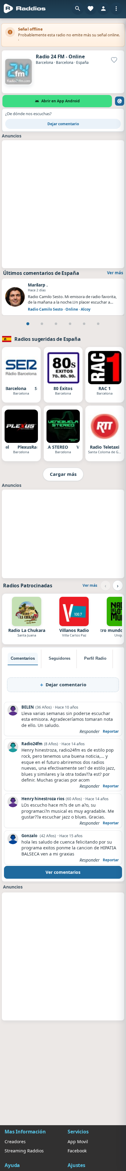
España (82, 62)
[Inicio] (25, 8)
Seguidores (59, 658)
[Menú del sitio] (116, 8)
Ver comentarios (63, 872)
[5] (84, 323)
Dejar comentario (63, 123)
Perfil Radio (95, 658)
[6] (98, 323)
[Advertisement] (63, 203)
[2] (42, 323)
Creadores (15, 1141)
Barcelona (44, 62)
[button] (78, 8)
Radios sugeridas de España (47, 339)
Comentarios (23, 658)
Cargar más (63, 474)
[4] (70, 323)
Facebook (77, 1151)
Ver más (115, 272)
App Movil (78, 1141)
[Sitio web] (119, 101)
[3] (56, 323)
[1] (28, 323)
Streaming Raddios (24, 1151)
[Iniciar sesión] (103, 8)
